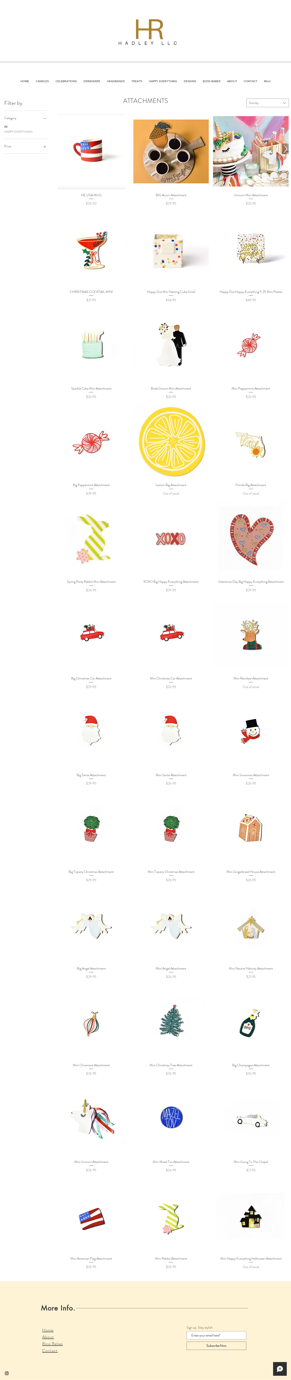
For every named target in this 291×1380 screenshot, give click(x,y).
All (5, 126)
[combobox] (267, 103)
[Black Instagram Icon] (6, 1373)
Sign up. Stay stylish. (200, 1327)
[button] (42, 81)
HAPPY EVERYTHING (18, 132)
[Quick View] (91, 151)
